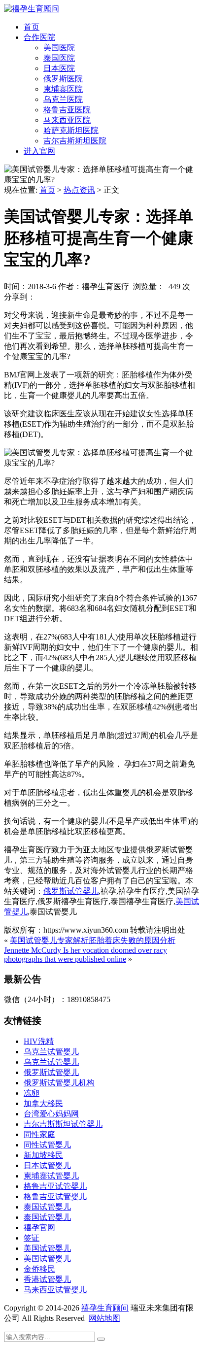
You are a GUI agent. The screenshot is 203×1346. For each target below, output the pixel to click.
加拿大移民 (43, 1103)
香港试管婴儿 (47, 1279)
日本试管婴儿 (47, 1165)
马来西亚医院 (67, 120)
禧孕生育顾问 (105, 1308)
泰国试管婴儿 (47, 1207)
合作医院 (39, 37)
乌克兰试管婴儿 (51, 1051)
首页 (31, 27)
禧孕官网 (39, 1227)
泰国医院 (59, 58)
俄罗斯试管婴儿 (71, 891)
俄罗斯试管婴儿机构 (59, 1082)
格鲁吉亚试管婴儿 (55, 1186)
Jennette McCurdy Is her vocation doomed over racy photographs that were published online (85, 954)
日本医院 (59, 68)
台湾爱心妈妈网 (51, 1114)
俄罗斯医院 (63, 78)
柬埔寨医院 (63, 89)
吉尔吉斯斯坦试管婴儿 (63, 1124)
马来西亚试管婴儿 (55, 1289)
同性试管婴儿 (47, 1145)
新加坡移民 (43, 1155)
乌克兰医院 (63, 99)
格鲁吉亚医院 (67, 109)
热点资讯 (79, 190)
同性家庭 (39, 1134)
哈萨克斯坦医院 (71, 130)
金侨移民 (39, 1269)
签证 (31, 1238)
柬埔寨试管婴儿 (51, 1176)
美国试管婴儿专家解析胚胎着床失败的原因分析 (92, 940)
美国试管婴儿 (47, 1248)
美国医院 (59, 47)
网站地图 (104, 1318)
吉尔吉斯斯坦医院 (74, 140)
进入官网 (39, 151)
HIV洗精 (39, 1041)
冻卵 (31, 1093)
